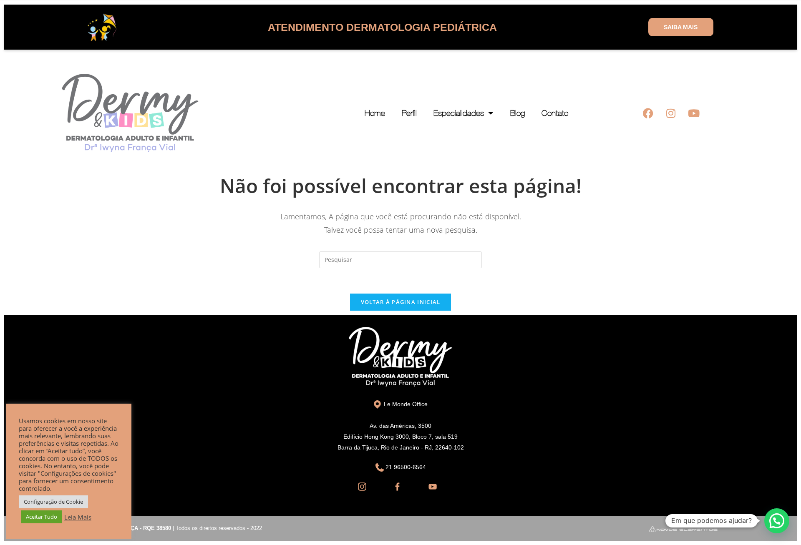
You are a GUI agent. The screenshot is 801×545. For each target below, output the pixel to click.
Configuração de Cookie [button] (53, 501)
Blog (517, 113)
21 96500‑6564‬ (405, 467)
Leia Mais (77, 517)
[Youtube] (693, 113)
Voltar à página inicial (401, 302)
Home (375, 113)
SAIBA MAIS (681, 27)
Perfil (409, 113)
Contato (555, 113)
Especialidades (458, 113)
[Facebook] (647, 113)
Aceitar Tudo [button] (41, 516)
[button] (776, 520)
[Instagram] (670, 113)
